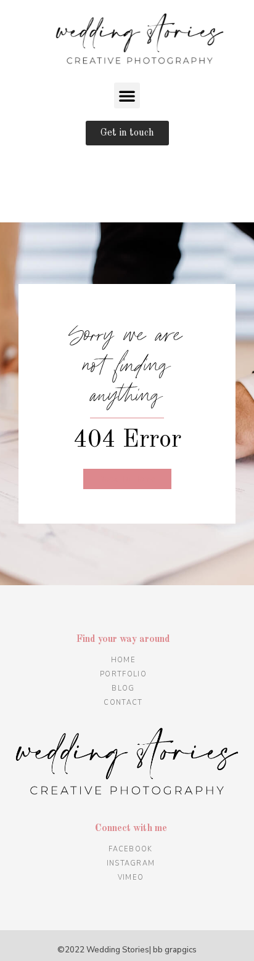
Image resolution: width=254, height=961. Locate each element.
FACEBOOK (130, 849)
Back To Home (127, 479)
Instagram (131, 863)
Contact (123, 702)
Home (123, 660)
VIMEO (131, 877)
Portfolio (123, 674)
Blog (123, 688)
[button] (127, 95)
